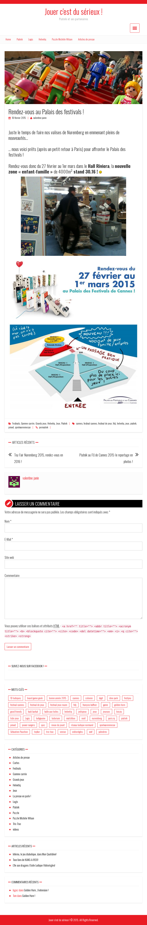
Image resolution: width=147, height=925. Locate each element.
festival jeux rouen (58, 705)
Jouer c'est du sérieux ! (73, 11)
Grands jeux (41, 423)
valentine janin (40, 118)
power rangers (28, 725)
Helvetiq (42, 39)
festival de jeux (105, 423)
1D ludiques (15, 698)
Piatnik (20, 39)
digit (101, 698)
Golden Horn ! (28, 896)
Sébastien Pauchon (19, 732)
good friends (16, 711)
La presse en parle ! (22, 796)
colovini (89, 698)
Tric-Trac (17, 824)
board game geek (35, 698)
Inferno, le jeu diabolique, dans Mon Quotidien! (34, 854)
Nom (8, 521)
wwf (90, 732)
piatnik (133, 423)
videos (16, 829)
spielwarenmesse (23, 427)
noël (84, 718)
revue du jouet (58, 725)
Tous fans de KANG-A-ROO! (25, 860)
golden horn (119, 705)
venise (63, 732)
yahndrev (103, 732)
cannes (79, 423)
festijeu (127, 698)
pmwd (11, 427)
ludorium (56, 718)
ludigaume (40, 718)
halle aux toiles (51, 711)
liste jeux (14, 718)
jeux (127, 423)
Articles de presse (86, 39)
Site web (9, 557)
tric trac (50, 732)
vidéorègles (77, 732)
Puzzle (16, 813)
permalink (43, 427)
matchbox (70, 718)
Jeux (58, 423)
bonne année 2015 (57, 698)
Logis (30, 39)
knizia (119, 711)
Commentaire (12, 575)
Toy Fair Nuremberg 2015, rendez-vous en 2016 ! (38, 458)
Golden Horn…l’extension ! (36, 890)
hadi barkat (33, 711)
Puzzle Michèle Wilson (62, 39)
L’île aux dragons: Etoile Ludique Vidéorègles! (34, 865)
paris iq (111, 718)
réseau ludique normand (82, 725)
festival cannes (90, 423)
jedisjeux (82, 711)
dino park (113, 698)
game (105, 705)
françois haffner (90, 705)
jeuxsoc (106, 711)
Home (8, 39)
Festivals (16, 423)
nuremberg (97, 718)
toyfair (37, 732)
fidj (114, 423)
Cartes (16, 763)
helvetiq (120, 423)
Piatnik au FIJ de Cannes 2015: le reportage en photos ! (106, 458)
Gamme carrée (27, 423)
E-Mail (9, 539)
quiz (43, 725)
